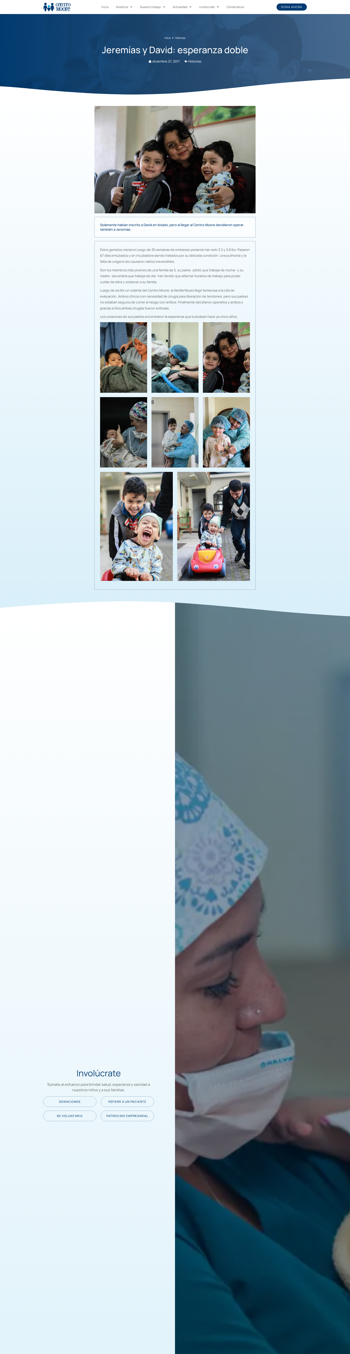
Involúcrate (207, 7)
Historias (180, 38)
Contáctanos (235, 7)
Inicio (105, 7)
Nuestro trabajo (150, 7)
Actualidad (180, 7)
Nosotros (122, 7)
